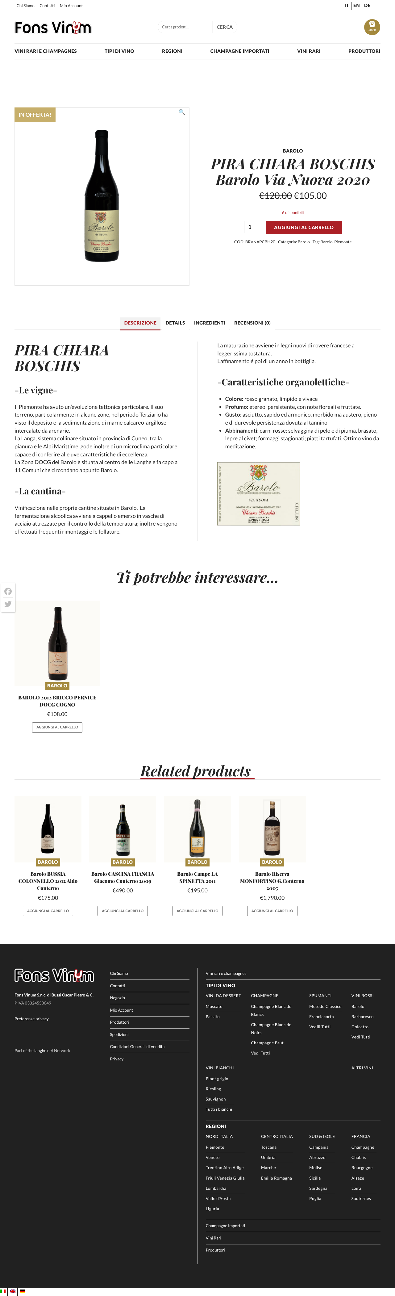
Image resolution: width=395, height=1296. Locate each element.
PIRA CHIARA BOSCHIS (62, 357)
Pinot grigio (217, 1078)
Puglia (315, 1198)
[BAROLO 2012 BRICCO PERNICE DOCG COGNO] (57, 643)
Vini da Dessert (223, 995)
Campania (319, 1147)
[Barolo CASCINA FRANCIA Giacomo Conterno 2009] (122, 829)
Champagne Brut (267, 1042)
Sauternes (361, 1198)
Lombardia (216, 1188)
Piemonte (342, 241)
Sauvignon (216, 1099)
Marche (268, 1167)
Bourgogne (362, 1167)
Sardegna (318, 1188)
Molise (315, 1167)
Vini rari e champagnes (46, 51)
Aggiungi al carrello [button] (57, 727)
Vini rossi (362, 995)
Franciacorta (321, 1016)
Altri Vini (362, 1067)
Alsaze (357, 1178)
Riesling (213, 1088)
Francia (360, 1136)
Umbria (268, 1157)
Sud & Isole (322, 1136)
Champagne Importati (239, 51)
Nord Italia (219, 1136)
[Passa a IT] (3, 1291)
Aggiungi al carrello (304, 227)
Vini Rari (309, 51)
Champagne (264, 995)
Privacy (116, 1058)
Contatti (47, 5)
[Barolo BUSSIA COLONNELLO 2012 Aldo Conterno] (48, 829)
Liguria (212, 1208)
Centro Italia (277, 1136)
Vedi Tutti (260, 1053)
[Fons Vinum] (53, 32)
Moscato (214, 1006)
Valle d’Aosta (218, 1198)
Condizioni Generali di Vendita (137, 1046)
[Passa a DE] (22, 1291)
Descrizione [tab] (140, 323)
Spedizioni (119, 1034)
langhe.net (43, 1050)
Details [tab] (175, 323)
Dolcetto (360, 1026)
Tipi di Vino (119, 51)
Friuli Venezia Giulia (225, 1178)
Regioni (172, 51)
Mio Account (71, 5)
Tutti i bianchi (219, 1109)
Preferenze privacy (32, 1018)
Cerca (225, 27)
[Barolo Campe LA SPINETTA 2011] (197, 829)
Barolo (304, 241)
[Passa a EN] (12, 1291)
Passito (213, 1016)
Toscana (268, 1147)
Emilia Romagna (276, 1178)
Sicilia (315, 1178)
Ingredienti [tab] (209, 323)
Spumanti (320, 995)
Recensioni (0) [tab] (252, 323)
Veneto (213, 1157)
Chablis (358, 1157)
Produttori (364, 51)
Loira (356, 1188)
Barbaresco (362, 1016)
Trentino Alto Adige (225, 1167)
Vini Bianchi (220, 1067)
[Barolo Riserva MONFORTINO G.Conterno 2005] (272, 829)
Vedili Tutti (320, 1026)
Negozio (117, 997)
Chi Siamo (26, 5)
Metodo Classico (325, 1006)
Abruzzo (317, 1157)
